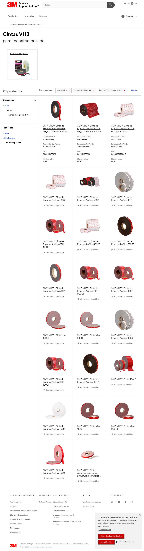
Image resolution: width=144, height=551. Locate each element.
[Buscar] (111, 5)
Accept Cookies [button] (106, 542)
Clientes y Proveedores (19, 515)
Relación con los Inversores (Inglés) (23, 511)
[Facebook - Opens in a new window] (125, 502)
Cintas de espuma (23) (18, 115)
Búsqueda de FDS (60, 502)
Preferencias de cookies (80, 544)
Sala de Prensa (45, 502)
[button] (125, 542)
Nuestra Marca (16, 524)
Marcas (43, 16)
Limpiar (134, 90)
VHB (62, 90)
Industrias (29, 16)
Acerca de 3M (15, 502)
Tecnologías (15, 528)
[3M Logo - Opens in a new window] (23, 5)
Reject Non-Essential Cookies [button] (111, 536)
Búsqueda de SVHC (61, 506)
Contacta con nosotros (92, 502)
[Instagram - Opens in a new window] (132, 502)
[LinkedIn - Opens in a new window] (112, 502)
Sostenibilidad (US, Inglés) (20, 519)
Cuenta (129, 16)
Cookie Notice (105, 530)
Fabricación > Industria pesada (110, 90)
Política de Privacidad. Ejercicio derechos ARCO (52, 544)
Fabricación (83, 90)
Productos (13, 16)
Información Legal (26, 544)
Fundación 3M (15, 533)
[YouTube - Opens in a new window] (119, 502)
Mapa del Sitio (88, 506)
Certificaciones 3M (60, 511)
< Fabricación (9, 138)
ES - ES (127, 4)
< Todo (6, 106)
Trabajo (13, 506)
